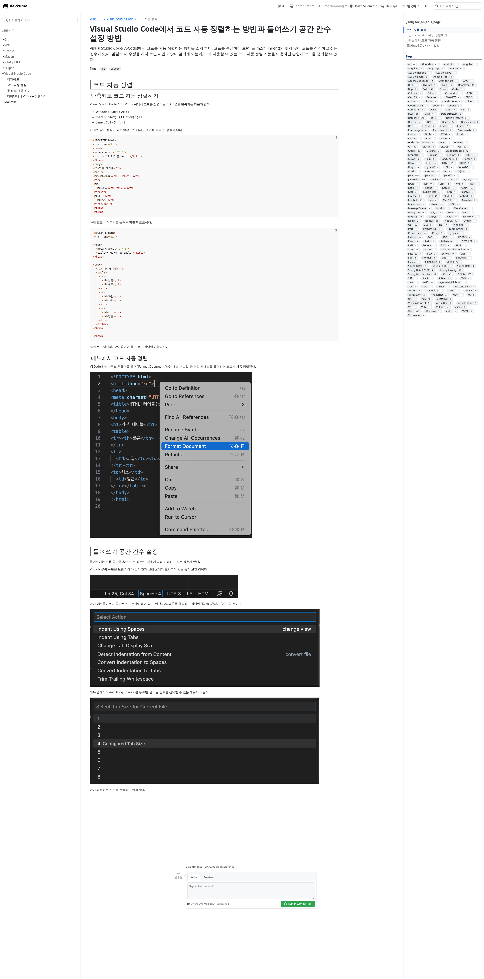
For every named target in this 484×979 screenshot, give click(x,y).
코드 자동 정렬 (417, 30)
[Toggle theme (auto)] (427, 6)
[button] (302, 6)
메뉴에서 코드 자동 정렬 (424, 40)
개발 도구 (96, 19)
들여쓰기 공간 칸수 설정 (423, 45)
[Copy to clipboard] (336, 138)
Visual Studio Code (120, 19)
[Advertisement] (203, 830)
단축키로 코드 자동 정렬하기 (427, 35)
